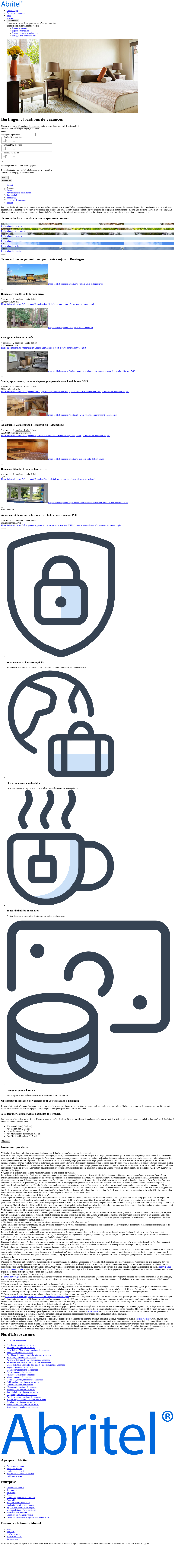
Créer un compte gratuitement (25, 33)
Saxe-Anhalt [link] (12, 195)
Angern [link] (10, 190)
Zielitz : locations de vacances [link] (19, 1372)
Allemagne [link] (11, 197)
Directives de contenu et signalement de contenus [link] (28, 1517)
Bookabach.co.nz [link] (14, 1536)
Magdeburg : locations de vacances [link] (22, 1394)
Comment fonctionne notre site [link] (20, 1515)
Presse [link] (9, 1495)
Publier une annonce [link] (15, 1466)
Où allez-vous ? (8, 128)
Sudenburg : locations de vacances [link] (21, 1357)
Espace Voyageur (19, 28)
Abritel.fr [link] (10, 1531)
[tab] (16, 1340)
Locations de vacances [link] (16, 200)
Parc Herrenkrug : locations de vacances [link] (24, 1397)
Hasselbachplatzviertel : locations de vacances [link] (26, 1399)
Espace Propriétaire (20, 31)
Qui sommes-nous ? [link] (15, 1487)
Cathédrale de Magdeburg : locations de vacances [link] (28, 1350)
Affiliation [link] (11, 1492)
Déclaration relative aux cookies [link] (20, 1505)
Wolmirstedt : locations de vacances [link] (22, 1387)
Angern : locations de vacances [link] (20, 1367)
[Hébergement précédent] (2, 528)
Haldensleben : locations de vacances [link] (23, 1382)
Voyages (10, 18)
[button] (87, 1334)
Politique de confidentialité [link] (18, 1502)
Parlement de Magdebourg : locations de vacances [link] (28, 1360)
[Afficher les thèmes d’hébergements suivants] (4, 254)
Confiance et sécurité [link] (16, 1471)
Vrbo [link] (9, 1529)
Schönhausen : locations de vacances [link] (22, 1407)
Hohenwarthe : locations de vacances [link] (23, 1404)
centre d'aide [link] (92, 1311)
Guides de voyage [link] (14, 1476)
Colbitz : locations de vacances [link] (20, 1384)
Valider (5, 178)
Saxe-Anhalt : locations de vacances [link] (22, 1392)
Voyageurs (5, 134)
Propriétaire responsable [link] (17, 1512)
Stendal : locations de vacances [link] (20, 1352)
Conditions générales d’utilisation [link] (21, 1497)
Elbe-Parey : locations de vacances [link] (21, 1345)
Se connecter (13, 21)
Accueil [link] (10, 185)
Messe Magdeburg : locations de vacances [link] (25, 1380)
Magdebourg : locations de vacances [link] (22, 1370)
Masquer (5, 1141)
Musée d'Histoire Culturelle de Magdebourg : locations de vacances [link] (36, 1365)
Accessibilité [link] (12, 1500)
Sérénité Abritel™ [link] (143, 1319)
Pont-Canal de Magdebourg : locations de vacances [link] (29, 1355)
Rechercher (6, 180)
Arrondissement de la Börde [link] (19, 193)
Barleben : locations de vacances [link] (21, 1402)
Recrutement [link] (12, 1490)
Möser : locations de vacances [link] (19, 1377)
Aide (9, 15)
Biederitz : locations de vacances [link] (21, 1389)
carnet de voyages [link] (11, 1277)
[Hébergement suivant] (4, 528)
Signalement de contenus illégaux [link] (21, 1507)
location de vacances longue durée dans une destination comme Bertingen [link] (37, 1296)
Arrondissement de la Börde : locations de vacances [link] (29, 1362)
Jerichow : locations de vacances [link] (21, 1347)
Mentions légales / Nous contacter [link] (21, 1510)
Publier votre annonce (16, 13)
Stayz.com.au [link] (12, 1539)
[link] (35, 36)
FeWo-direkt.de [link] (13, 1534)
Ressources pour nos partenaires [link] (20, 1473)
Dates (3, 131)
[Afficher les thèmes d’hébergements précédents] (2, 254)
